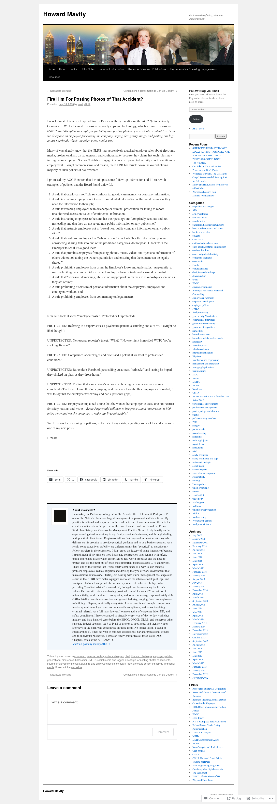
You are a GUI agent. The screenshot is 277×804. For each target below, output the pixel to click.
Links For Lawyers (201, 732)
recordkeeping (199, 432)
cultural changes (114, 656)
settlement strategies (202, 462)
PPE (194, 422)
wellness (196, 506)
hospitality (197, 341)
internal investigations (202, 352)
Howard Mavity (64, 13)
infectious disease (200, 348)
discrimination (199, 275)
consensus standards (202, 257)
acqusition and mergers (203, 206)
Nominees (197, 389)
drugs (195, 279)
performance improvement (205, 403)
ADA (195, 210)
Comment (163, 732)
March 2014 (198, 619)
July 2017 (197, 582)
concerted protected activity (89, 656)
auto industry (198, 221)
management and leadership (205, 363)
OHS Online (198, 750)
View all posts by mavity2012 (91, 644)
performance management (204, 407)
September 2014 (200, 600)
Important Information (111, 69)
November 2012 (200, 677)
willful (195, 513)
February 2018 (199, 571)
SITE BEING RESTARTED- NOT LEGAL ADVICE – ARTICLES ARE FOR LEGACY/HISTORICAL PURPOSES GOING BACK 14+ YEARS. (211, 155)
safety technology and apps (205, 458)
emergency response (202, 286)
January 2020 (198, 538)
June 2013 (197, 652)
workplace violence (201, 524)
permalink (76, 667)
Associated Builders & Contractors (209, 688)
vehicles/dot (198, 495)
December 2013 (200, 630)
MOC (195, 374)
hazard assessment (201, 334)
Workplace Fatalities (202, 520)
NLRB (92, 660)
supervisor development (203, 473)
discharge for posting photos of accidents (147, 660)
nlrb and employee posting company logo (109, 663)
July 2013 (197, 648)
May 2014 (197, 611)
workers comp (199, 516)
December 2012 (200, 674)
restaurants (197, 447)
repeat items (198, 443)
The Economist (199, 772)
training (196, 480)
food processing (200, 312)
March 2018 (198, 568)
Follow (196, 119)
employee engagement (203, 297)
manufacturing (199, 370)
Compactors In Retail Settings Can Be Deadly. (150, 90)
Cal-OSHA (197, 239)
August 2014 (198, 604)
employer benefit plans (203, 301)
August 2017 (198, 579)
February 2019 (199, 546)
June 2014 (197, 608)
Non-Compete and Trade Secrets (207, 747)
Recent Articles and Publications (147, 69)
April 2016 (197, 593)
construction (198, 261)
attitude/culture (199, 217)
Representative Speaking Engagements (193, 69)
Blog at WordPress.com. (222, 794)
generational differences (60, 660)
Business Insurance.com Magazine (209, 699)
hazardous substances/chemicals (207, 337)
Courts (195, 264)
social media (104, 660)
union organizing (200, 487)
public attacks (198, 429)
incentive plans (199, 345)
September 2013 (200, 641)
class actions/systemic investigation (209, 246)
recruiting (197, 436)
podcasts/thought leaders (204, 418)
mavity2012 (84, 104)
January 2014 (198, 626)
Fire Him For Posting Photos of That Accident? (95, 99)
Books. (74, 69)
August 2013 (198, 644)
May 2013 (197, 655)
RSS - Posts (198, 128)
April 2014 (197, 615)
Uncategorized (199, 484)
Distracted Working (59, 90)
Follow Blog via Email (204, 91)
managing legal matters (203, 367)
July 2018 (197, 553)
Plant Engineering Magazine (205, 765)
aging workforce (200, 213)
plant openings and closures (205, 411)
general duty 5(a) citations (204, 316)
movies (195, 378)
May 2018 (197, 560)
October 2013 (199, 637)
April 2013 (197, 659)
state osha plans (199, 469)
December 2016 (200, 590)
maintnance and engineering (205, 359)
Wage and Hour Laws (202, 779)
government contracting (203, 323)
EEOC (195, 283)
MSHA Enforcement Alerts (205, 739)
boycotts (196, 235)
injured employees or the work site (66, 663)
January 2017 (198, 586)
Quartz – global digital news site (207, 769)
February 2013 (199, 666)
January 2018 (198, 575)
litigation (196, 356)
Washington (198, 502)
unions (195, 491)
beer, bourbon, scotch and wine (207, 228)
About (62, 69)
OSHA (195, 392)
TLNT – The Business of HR (206, 776)
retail (194, 451)
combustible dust (200, 250)
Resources (54, 77)
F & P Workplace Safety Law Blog (209, 721)
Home (51, 69)
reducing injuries (200, 440)
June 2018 (197, 557)
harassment (81, 660)
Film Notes (88, 69)
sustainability (198, 476)
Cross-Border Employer (204, 703)
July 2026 (197, 535)
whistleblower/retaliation (204, 509)
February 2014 (199, 622)
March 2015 (198, 597)
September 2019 (200, 542)
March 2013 (198, 663)
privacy (196, 425)
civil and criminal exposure (205, 243)
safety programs (200, 454)
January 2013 (198, 670)
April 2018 (197, 564)
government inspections (203, 327)
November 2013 (200, 633)
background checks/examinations (208, 224)
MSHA (196, 381)
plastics (196, 414)
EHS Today (198, 717)
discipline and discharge (138, 656)
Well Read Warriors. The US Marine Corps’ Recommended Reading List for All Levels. (209, 177)
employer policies (163, 656)
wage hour (197, 498)
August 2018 (198, 549)
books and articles (201, 232)
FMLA (195, 308)
